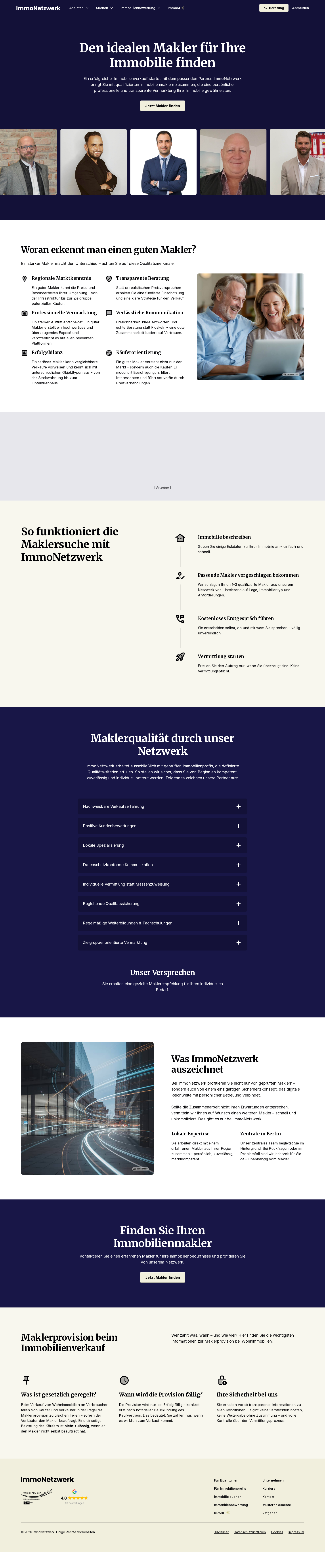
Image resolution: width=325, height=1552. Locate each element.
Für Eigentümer (226, 1480)
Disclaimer (221, 1532)
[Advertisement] (162, 454)
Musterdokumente (276, 1505)
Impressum (296, 1532)
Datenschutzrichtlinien (250, 1532)
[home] (38, 8)
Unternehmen (273, 1480)
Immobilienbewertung (231, 1505)
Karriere (268, 1488)
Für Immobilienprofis (230, 1488)
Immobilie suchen (227, 1497)
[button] (79, 8)
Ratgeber (269, 1513)
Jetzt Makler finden (162, 106)
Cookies (277, 1532)
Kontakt (268, 1497)
